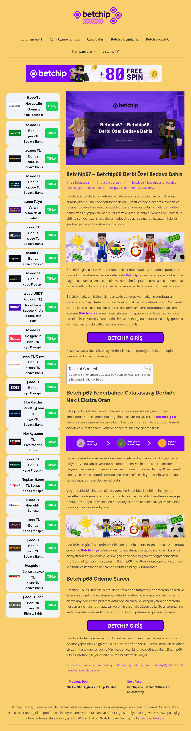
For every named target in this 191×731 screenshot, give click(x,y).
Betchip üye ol (92, 550)
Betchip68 (113, 188)
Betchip (132, 275)
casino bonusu (111, 182)
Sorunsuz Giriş (31, 39)
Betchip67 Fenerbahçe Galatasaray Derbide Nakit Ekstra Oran (110, 374)
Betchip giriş (88, 313)
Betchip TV (111, 51)
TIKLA (51, 133)
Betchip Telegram (154, 718)
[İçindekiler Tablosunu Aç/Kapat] (145, 369)
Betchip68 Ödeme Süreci (87, 379)
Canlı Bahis (95, 39)
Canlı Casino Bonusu (65, 39)
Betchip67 (139, 182)
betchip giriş (74, 188)
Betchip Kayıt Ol (158, 39)
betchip (171, 182)
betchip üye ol (94, 188)
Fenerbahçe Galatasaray (137, 188)
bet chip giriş (156, 182)
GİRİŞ (52, 106)
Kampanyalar (82, 51)
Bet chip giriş (166, 417)
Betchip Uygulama (125, 39)
